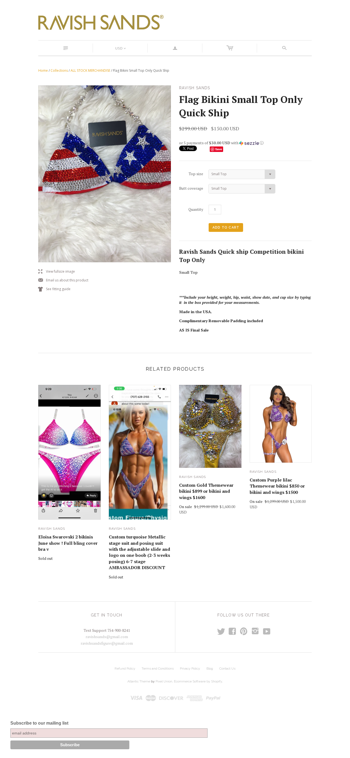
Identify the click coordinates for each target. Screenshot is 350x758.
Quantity (195, 209)
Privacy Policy (190, 668)
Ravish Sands (51, 529)
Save (218, 149)
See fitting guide (54, 289)
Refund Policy (125, 668)
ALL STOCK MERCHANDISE (90, 70)
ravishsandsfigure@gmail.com (107, 643)
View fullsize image (56, 271)
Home (43, 70)
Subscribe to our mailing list (39, 723)
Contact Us (227, 668)
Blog (209, 668)
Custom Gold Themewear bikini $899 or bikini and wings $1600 (206, 491)
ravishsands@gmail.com (107, 636)
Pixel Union (164, 681)
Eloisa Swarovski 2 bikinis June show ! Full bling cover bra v (68, 543)
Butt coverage (191, 188)
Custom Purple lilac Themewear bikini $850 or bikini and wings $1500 (277, 486)
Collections (59, 70)
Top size (196, 173)
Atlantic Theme (138, 681)
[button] (245, 143)
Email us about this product (63, 280)
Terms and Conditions (158, 668)
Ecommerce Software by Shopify (198, 681)
